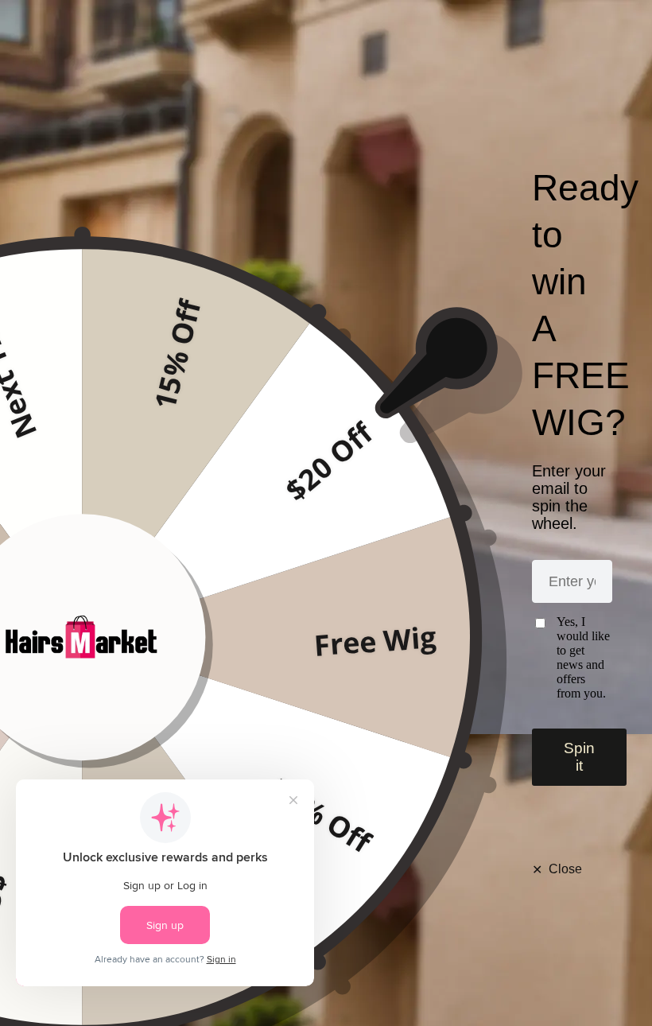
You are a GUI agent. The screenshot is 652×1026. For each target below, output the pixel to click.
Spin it (579, 757)
